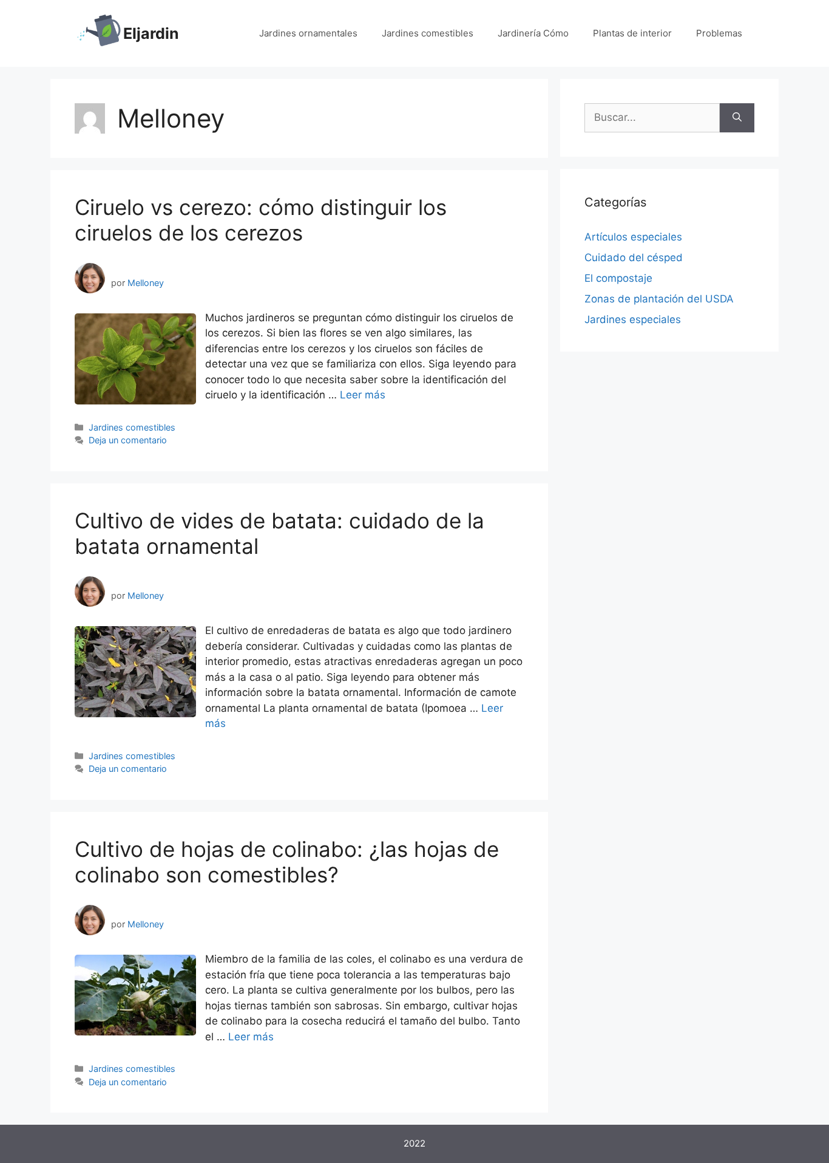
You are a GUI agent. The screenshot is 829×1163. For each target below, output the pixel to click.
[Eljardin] (99, 33)
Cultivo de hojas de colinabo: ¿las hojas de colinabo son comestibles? (287, 861)
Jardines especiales (632, 319)
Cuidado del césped (633, 257)
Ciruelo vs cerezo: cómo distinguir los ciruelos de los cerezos (261, 219)
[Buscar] (737, 117)
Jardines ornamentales (308, 33)
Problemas (719, 33)
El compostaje (618, 278)
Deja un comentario (128, 440)
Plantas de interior (632, 33)
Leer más (362, 395)
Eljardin (151, 33)
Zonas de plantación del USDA (659, 299)
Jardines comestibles (427, 33)
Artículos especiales (633, 237)
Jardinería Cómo (533, 33)
